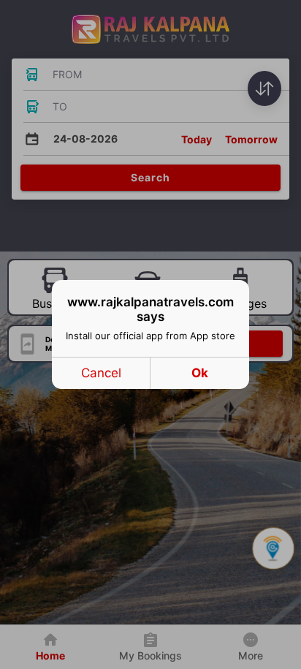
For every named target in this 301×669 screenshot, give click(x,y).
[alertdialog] (150, 334)
